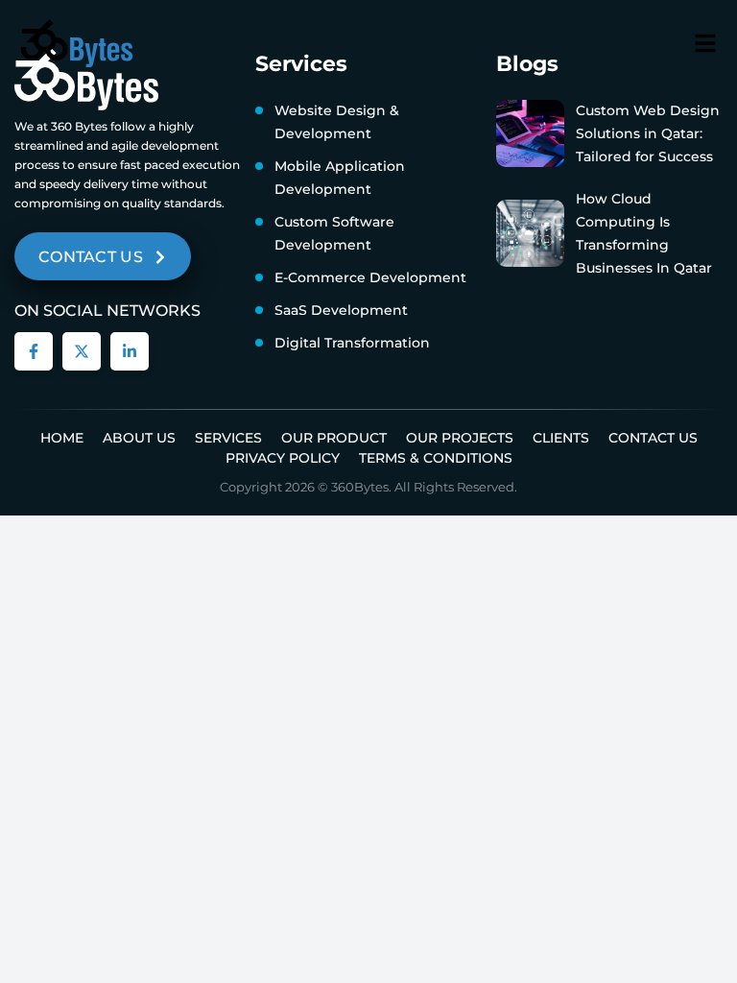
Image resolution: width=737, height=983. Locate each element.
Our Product (334, 437)
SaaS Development (341, 310)
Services (228, 437)
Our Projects (459, 437)
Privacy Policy (283, 458)
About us (139, 437)
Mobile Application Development (339, 177)
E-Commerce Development (370, 277)
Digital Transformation (352, 342)
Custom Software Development (334, 233)
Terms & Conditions (435, 458)
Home (61, 437)
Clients (561, 437)
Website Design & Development (336, 122)
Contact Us (653, 437)
